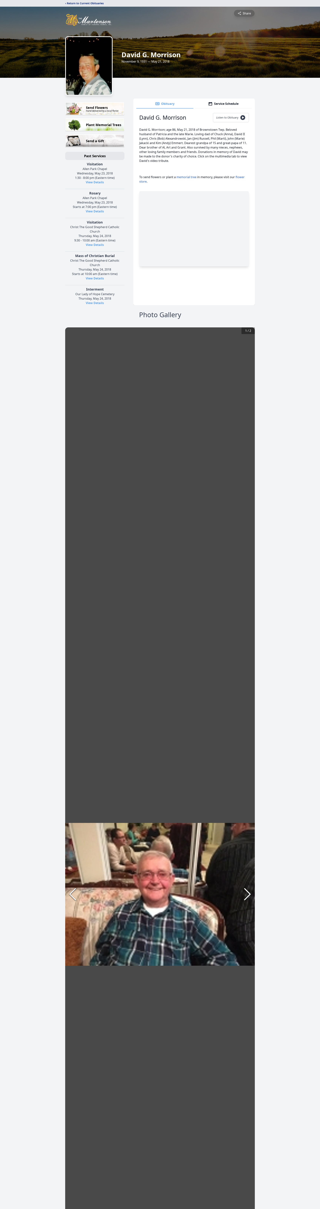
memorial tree (186, 177)
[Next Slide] (247, 894)
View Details (95, 182)
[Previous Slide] (72, 894)
